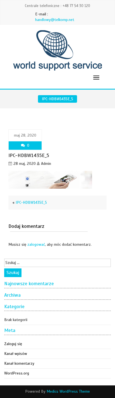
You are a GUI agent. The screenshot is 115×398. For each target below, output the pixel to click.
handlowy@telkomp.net (54, 19)
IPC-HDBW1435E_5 (31, 202)
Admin (46, 163)
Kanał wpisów (15, 353)
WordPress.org (16, 373)
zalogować (36, 244)
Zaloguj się (13, 343)
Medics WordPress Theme (68, 391)
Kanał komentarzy (19, 363)
